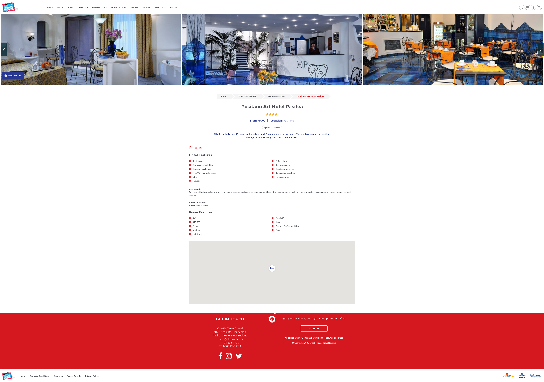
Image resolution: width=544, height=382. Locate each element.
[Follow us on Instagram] (229, 356)
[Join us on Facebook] (220, 356)
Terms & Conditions (39, 376)
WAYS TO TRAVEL (247, 96)
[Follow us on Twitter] (238, 356)
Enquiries (58, 376)
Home (223, 96)
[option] (90, 50)
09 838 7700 (231, 343)
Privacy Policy (92, 376)
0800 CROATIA (232, 346)
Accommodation (276, 96)
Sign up (314, 328)
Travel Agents (74, 376)
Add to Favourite (273, 127)
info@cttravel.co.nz (231, 339)
